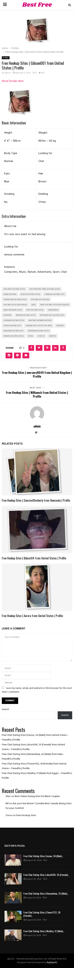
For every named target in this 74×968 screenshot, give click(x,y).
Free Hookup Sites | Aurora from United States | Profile (32, 616)
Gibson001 (53, 310)
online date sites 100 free (39, 325)
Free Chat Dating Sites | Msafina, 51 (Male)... (44, 931)
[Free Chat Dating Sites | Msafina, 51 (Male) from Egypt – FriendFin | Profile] (13, 935)
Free (33, 304)
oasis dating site (12, 325)
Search (5, 709)
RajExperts (52, 962)
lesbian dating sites (14, 320)
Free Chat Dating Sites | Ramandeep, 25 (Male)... (46, 893)
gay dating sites (34, 310)
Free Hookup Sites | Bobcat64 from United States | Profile (34, 558)
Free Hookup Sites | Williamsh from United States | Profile (37, 394)
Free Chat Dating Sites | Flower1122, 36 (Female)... (41, 913)
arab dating (10, 294)
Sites (30, 336)
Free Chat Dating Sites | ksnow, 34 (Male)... (43, 856)
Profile (60, 325)
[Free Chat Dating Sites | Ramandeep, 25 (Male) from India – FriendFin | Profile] (13, 897)
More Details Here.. (13, 81)
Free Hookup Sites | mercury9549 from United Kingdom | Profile (37, 374)
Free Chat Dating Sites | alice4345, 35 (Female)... (46, 875)
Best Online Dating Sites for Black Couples (37, 796)
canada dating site (54, 294)
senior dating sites (14, 336)
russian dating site (14, 330)
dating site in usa (40, 299)
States (41, 336)
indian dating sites (26, 315)
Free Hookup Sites (26, 815)
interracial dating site (52, 315)
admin (8, 73)
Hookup (7, 315)
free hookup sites (13, 310)
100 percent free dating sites (44, 289)
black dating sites (30, 294)
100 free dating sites (14, 289)
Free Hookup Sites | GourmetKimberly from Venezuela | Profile (36, 500)
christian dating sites (15, 299)
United (52, 336)
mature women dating (40, 320)
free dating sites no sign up (54, 304)
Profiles (6, 57)
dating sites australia (15, 304)
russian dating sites (38, 330)
